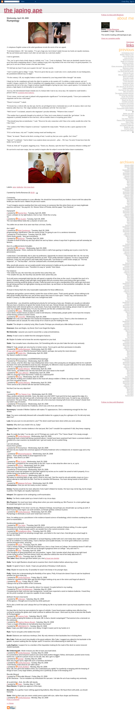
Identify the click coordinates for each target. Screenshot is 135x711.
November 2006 (128, 192)
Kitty (19, 550)
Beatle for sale (129, 127)
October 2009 (129, 247)
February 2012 (129, 291)
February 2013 (129, 310)
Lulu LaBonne (23, 373)
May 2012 (130, 296)
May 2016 (130, 372)
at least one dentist (52, 558)
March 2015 (130, 350)
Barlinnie (21, 238)
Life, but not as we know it (125, 86)
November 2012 (128, 305)
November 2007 (128, 211)
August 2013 (129, 320)
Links (130, 45)
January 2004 (129, 165)
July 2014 (130, 337)
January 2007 (129, 195)
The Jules (21, 525)
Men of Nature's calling (126, 75)
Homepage (130, 42)
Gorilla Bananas (24, 349)
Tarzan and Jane (128, 83)
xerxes (20, 465)
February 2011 (129, 272)
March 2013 (130, 312)
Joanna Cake (23, 616)
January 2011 (129, 271)
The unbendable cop (127, 70)
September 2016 (128, 378)
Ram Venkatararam (25, 589)
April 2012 (130, 294)
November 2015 (128, 362)
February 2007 (129, 197)
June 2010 (130, 260)
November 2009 (128, 249)
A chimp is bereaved (127, 105)
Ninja (20, 377)
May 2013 (130, 315)
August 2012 (129, 301)
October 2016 (129, 380)
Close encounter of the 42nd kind (122, 66)
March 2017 (130, 387)
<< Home (10, 703)
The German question (126, 95)
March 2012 (130, 293)
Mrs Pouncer (22, 475)
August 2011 (129, 282)
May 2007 (130, 201)
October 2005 (129, 171)
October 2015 (129, 361)
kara (19, 581)
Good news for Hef (127, 123)
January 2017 (129, 384)
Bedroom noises (128, 68)
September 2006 (128, 189)
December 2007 (128, 212)
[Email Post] (36, 193)
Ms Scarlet (22, 219)
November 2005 (128, 173)
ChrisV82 (21, 317)
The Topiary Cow (24, 394)
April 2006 (130, 181)
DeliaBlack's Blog (24, 531)
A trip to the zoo (128, 73)
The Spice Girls (128, 64)
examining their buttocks (26, 93)
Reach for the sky (128, 100)
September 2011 (128, 283)
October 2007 (129, 209)
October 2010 (129, 266)
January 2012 (129, 290)
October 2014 (129, 342)
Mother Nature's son (127, 54)
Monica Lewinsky (128, 63)
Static (20, 311)
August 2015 (129, 357)
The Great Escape (127, 107)
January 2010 (129, 252)
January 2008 (129, 214)
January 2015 (129, 346)
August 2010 (129, 263)
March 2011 (130, 274)
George (21, 659)
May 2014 (130, 334)
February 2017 (129, 386)
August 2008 (129, 225)
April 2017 (130, 389)
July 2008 (130, 223)
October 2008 (129, 228)
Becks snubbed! (128, 76)
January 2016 (129, 365)
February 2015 (129, 348)
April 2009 (130, 238)
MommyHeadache (25, 454)
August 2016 (129, 376)
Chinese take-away (127, 130)
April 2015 (130, 351)
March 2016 (130, 369)
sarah (20, 545)
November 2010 (128, 268)
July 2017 (130, 394)
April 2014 (130, 332)
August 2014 (129, 339)
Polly (20, 556)
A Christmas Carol (128, 53)
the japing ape (23, 10)
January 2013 (129, 309)
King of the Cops (128, 56)
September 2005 (128, 170)
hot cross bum (29, 187)
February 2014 (129, 329)
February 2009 (129, 234)
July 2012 (130, 299)
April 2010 (130, 256)
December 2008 (128, 231)
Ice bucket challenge (127, 125)
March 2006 (130, 179)
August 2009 (129, 244)
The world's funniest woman (124, 93)
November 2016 (128, 381)
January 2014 (129, 328)
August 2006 (129, 187)
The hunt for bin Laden (126, 90)
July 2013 (130, 318)
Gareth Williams (24, 369)
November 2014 (128, 343)
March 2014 (130, 331)
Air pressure (130, 110)
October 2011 (129, 285)
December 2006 (128, 193)
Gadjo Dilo (22, 353)
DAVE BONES (23, 667)
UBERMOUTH (23, 626)
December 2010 (128, 269)
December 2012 (128, 307)
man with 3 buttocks (15, 351)
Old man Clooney (128, 115)
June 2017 (130, 392)
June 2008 (130, 222)
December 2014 (128, 345)
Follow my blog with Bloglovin (112, 15)
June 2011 (130, 279)
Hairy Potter (130, 122)
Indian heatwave (128, 88)
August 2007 (129, 206)
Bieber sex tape (128, 113)
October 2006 (129, 190)
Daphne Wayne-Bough (26, 622)
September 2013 (128, 321)
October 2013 (129, 323)
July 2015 (130, 356)
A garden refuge (128, 85)
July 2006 (130, 185)
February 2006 (129, 178)
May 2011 (130, 277)
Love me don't (129, 58)
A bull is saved (129, 129)
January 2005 (129, 167)
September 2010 (128, 264)
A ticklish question (128, 101)
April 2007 (130, 200)
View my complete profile (110, 38)
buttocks (20, 187)
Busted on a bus (128, 80)
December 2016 (128, 383)
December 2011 (128, 288)
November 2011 (128, 286)
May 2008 (130, 220)
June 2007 (130, 203)
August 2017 (129, 395)
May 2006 (130, 182)
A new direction (129, 81)
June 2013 (130, 316)
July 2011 (130, 280)
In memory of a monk (126, 103)
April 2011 (130, 275)
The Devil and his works (126, 71)
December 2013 (128, 326)
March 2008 (130, 217)
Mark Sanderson (24, 230)
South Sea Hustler (128, 96)
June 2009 (130, 241)
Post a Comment (13, 699)
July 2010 (130, 261)
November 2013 (128, 324)
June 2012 (130, 298)
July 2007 (130, 204)
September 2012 (128, 302)
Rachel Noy (22, 213)
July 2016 (130, 375)
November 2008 (128, 230)
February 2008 (129, 215)
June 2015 (130, 354)
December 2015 (128, 364)
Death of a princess (127, 61)
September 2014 (128, 340)
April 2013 (130, 313)
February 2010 (129, 253)
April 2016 (130, 370)
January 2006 (129, 176)
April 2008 (130, 219)
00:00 (32, 193)
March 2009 (130, 236)
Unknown (21, 248)
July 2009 (130, 242)
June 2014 (130, 335)
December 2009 (128, 250)
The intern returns (128, 118)
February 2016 (129, 367)
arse (14, 187)
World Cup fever (128, 59)
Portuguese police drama (125, 108)
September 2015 (128, 359)
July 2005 (130, 168)
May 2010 (130, 258)
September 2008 (128, 226)
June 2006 (130, 184)
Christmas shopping (127, 98)
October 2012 (129, 304)
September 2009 (128, 245)
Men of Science (128, 91)
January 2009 (129, 233)
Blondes (131, 117)
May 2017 (130, 391)
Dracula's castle (128, 78)
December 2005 (128, 174)
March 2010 (130, 255)
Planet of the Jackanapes (125, 120)
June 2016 (130, 373)
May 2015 (130, 353)
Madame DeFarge (25, 483)
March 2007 (130, 198)
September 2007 (128, 208)
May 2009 (130, 239)
